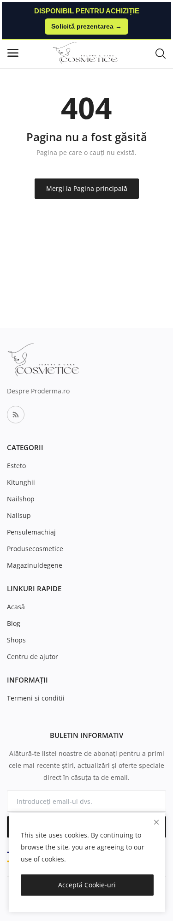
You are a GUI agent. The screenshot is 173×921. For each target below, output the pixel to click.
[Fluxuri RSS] (15, 414)
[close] (156, 822)
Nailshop (21, 498)
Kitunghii (21, 482)
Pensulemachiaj (31, 532)
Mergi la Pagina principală (86, 188)
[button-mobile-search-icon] (160, 53)
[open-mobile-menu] (13, 53)
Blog (13, 623)
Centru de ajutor (32, 656)
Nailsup (19, 515)
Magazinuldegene (34, 565)
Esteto (16, 465)
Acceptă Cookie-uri (87, 884)
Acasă (16, 606)
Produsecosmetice (35, 548)
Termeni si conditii (36, 698)
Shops (16, 640)
